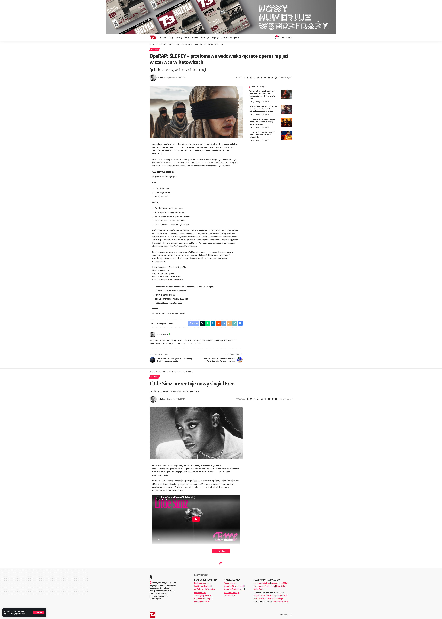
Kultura (154, 49)
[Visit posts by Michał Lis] (153, 77)
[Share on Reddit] (261, 77)
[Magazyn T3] (153, 37)
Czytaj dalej (221, 551)
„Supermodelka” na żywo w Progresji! (170, 291)
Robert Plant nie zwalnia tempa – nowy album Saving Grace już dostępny (184, 286)
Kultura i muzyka (172, 314)
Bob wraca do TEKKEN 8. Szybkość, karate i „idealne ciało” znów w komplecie (262, 134)
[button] (38, 612)
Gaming (257, 102)
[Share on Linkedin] (258, 77)
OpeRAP (182, 314)
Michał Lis (161, 78)
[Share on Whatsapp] (254, 77)
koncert (162, 314)
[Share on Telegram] (265, 77)
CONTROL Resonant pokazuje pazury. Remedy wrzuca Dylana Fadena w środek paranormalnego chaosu (263, 108)
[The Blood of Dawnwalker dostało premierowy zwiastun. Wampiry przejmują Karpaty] (286, 122)
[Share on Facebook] (247, 77)
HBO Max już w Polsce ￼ (165, 295)
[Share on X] (250, 77)
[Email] (268, 77)
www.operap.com (175, 280)
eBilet (184, 267)
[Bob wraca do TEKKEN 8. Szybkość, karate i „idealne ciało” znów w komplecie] (286, 135)
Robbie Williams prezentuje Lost (168, 303)
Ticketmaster (175, 267)
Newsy (251, 102)
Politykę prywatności (18, 614)
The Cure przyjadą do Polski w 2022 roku (171, 299)
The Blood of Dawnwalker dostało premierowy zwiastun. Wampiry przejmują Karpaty (262, 121)
